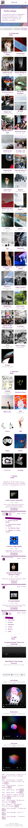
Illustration (8, 29)
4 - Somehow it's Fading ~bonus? (13, 531)
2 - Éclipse (9, 622)
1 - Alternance (10, 620)
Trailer (14, 582)
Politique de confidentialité (14, 824)
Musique (17, 29)
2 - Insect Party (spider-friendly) (13, 525)
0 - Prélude (9, 618)
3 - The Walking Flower (13, 528)
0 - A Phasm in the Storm (13, 518)
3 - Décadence (10, 624)
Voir (4, 777)
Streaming (14, 509)
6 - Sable (8, 631)
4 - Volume (9, 626)
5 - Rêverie (9, 629)
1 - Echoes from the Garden (12, 521)
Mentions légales (14, 823)
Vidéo (24, 29)
